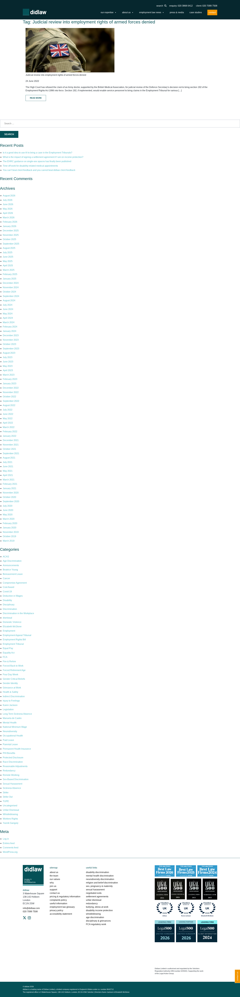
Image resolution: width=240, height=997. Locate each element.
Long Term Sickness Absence (17, 714)
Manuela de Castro (12, 718)
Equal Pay (8, 648)
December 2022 (11, 388)
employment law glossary (62, 907)
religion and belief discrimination (102, 882)
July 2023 (7, 357)
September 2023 (11, 348)
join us (53, 886)
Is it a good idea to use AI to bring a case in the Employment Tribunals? (37, 152)
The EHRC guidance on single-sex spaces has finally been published (37, 161)
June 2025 (8, 257)
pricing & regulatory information (65, 896)
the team (54, 876)
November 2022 (11, 392)
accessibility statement (61, 914)
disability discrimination (97, 872)
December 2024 (11, 283)
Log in (6, 839)
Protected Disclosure (13, 757)
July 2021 (7, 462)
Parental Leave (10, 744)
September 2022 (11, 401)
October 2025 (9, 239)
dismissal (7, 618)
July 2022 (7, 410)
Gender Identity (10, 683)
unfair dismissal (93, 900)
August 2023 (9, 353)
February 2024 (10, 326)
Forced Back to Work (13, 666)
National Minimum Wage (15, 727)
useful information (58, 903)
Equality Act (8, 653)
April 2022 (8, 423)
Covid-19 (7, 591)
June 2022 (8, 414)
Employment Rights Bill (14, 639)
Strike (5, 792)
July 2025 (7, 252)
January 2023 (9, 383)
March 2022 (8, 427)
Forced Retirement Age (14, 670)
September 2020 (11, 501)
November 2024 (11, 287)
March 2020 (8, 519)
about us (126, 12)
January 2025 (9, 279)
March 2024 (8, 322)
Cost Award (8, 587)
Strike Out (7, 797)
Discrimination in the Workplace (18, 613)
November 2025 (11, 235)
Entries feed (9, 843)
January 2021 (9, 488)
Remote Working (11, 775)
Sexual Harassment (12, 784)
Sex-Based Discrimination (15, 779)
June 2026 (8, 204)
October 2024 (9, 292)
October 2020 (9, 497)
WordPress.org (10, 852)
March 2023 (8, 375)
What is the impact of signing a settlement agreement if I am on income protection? (43, 157)
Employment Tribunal (13, 644)
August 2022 (9, 405)
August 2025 (9, 248)
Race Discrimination (13, 762)
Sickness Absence (12, 788)
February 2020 (10, 523)
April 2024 (8, 318)
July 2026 (7, 200)
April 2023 (8, 370)
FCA (5, 657)
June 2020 (8, 510)
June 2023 (8, 361)
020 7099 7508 (30, 911)
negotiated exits (94, 893)
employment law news (150, 12)
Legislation (8, 709)
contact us (55, 893)
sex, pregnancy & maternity (99, 886)
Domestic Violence (12, 622)
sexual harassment (95, 889)
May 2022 (7, 418)
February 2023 (10, 379)
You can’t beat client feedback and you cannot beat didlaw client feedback (39, 170)
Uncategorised (10, 805)
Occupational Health (13, 735)
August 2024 (9, 300)
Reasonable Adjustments (15, 766)
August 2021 (9, 458)
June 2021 (8, 466)
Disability (7, 600)
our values (55, 879)
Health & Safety (10, 692)
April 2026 (8, 213)
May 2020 (7, 514)
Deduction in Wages (13, 596)
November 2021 (11, 445)
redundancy (92, 903)
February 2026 (10, 222)
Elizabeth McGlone (12, 626)
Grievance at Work (12, 687)
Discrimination (10, 609)
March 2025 (8, 270)
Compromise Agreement (15, 583)
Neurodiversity (10, 731)
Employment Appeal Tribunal (17, 635)
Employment (9, 631)
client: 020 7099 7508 (206, 6)
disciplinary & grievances (98, 921)
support (53, 889)
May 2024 (7, 313)
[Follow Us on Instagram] (29, 918)
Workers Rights (10, 819)
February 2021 (10, 484)
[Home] (34, 12)
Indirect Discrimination (14, 696)
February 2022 (10, 431)
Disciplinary (8, 604)
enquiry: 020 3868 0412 (181, 6)
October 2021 (9, 449)
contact (212, 12)
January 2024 (9, 331)
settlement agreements (97, 896)
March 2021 (8, 479)
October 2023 (9, 344)
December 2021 (11, 440)
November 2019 (11, 532)
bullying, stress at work (97, 907)
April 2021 (8, 475)
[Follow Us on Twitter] (24, 918)
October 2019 (9, 536)
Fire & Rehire (9, 661)
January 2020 (9, 527)
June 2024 (8, 309)
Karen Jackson (10, 705)
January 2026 (9, 226)
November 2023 (11, 340)
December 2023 (11, 335)
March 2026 (8, 217)
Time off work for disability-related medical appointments (30, 166)
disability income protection (99, 910)
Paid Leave (8, 740)
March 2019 (8, 541)
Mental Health (10, 722)
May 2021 (7, 471)
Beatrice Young (10, 569)
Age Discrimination (12, 561)
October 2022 (9, 396)
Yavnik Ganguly (10, 823)
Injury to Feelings (11, 701)
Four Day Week (10, 674)
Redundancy (9, 770)
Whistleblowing (10, 814)
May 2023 (7, 366)
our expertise (107, 12)
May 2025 (7, 261)
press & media (177, 12)
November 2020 (11, 492)
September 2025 (11, 244)
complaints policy (58, 900)
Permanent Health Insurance (17, 749)
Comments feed (10, 847)
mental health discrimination (100, 876)
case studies (195, 12)
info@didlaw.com (31, 908)
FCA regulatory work (96, 924)
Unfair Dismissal (11, 810)
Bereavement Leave (13, 574)
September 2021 (11, 453)
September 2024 (11, 296)
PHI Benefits (9, 753)
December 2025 (11, 230)
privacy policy (56, 910)
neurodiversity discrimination (100, 879)
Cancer (6, 578)
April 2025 (8, 265)
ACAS (6, 556)
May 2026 (7, 209)
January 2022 (9, 436)
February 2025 (10, 274)
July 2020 (7, 506)
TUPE (6, 801)
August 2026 (9, 195)
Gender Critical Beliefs (14, 679)
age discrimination (95, 917)
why (52, 882)
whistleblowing (93, 914)
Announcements (11, 565)
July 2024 (7, 305)
